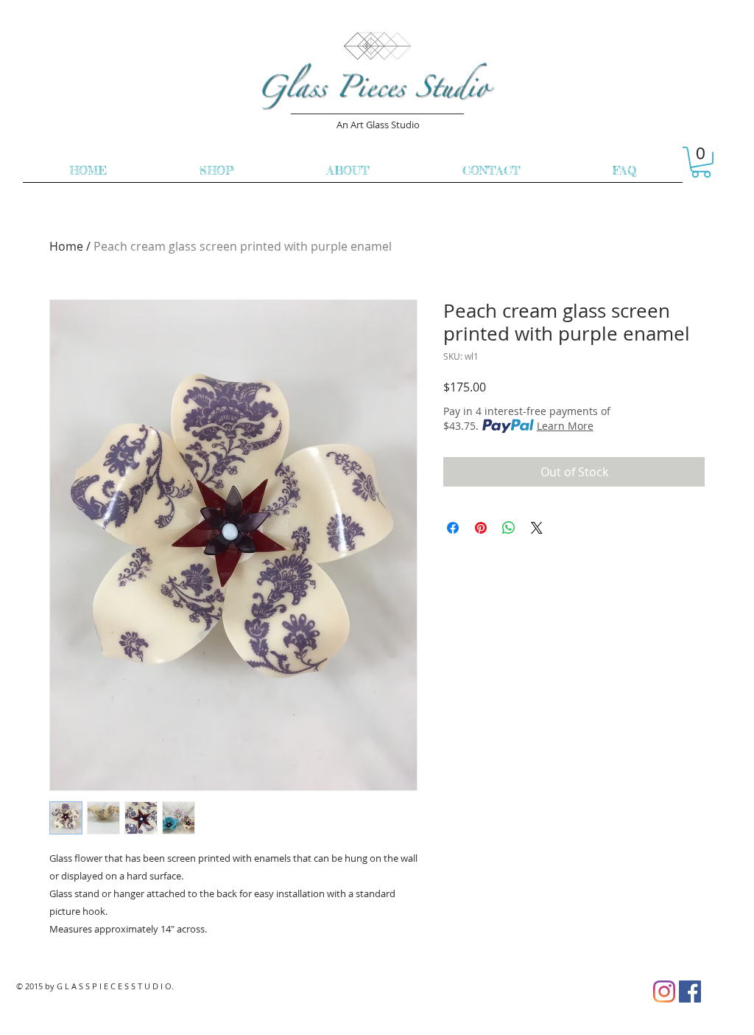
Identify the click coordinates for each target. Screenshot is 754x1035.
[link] (701, 162)
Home (66, 246)
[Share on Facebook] (453, 528)
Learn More (565, 426)
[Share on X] (537, 528)
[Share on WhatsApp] (509, 528)
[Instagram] (664, 991)
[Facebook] (690, 991)
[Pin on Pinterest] (481, 528)
